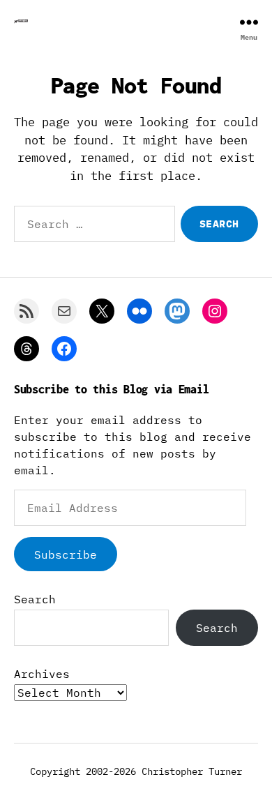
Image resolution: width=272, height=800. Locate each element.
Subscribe (65, 554)
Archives (42, 674)
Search (35, 599)
